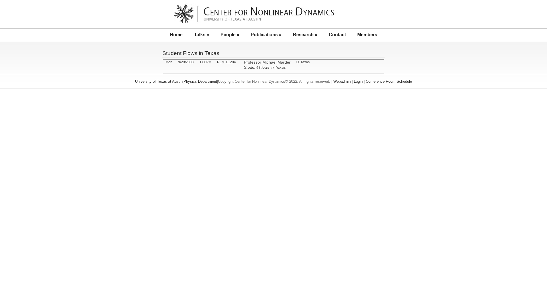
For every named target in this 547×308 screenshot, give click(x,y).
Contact (337, 34)
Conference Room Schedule (389, 81)
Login (358, 81)
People (230, 34)
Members (367, 34)
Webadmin (342, 81)
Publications (266, 34)
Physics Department (200, 81)
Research (305, 34)
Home (176, 34)
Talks (201, 34)
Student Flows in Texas (190, 53)
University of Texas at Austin (159, 81)
